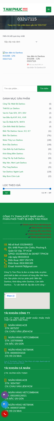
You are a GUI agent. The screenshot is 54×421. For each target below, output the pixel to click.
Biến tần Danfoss (10, 135)
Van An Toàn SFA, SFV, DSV (14, 113)
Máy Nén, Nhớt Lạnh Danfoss (15, 163)
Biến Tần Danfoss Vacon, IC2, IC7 (16, 131)
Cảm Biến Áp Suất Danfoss (14, 149)
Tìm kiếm (44, 88)
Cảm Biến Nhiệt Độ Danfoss (14, 126)
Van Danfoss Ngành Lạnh (13, 172)
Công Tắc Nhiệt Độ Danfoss (14, 104)
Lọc (6, 192)
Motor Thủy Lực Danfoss (13, 140)
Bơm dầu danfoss (10, 145)
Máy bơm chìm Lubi (11, 176)
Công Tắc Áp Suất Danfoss (14, 158)
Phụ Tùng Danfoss (10, 167)
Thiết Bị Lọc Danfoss (11, 108)
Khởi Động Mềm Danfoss (13, 154)
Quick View (14, 71)
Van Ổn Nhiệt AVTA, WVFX (14, 122)
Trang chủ (12, 25)
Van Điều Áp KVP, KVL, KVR (14, 117)
